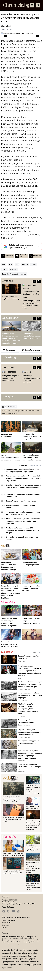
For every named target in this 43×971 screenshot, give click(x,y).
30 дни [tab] (39, 652)
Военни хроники (24, 689)
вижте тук (35, 942)
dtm (17, 264)
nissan (33, 264)
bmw (10, 264)
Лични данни (6, 923)
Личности (21, 661)
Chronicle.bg (6, 26)
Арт (19, 678)
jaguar (4, 269)
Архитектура (23, 700)
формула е (13, 269)
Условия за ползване (9, 920)
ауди (3, 264)
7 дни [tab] (34, 652)
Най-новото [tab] (24, 465)
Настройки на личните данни (12, 944)
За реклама (5, 925)
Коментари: (12, 350)
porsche (25, 264)
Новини (4, 927)
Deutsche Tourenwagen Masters (14, 274)
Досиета (21, 716)
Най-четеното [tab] (35, 465)
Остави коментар (32, 350)
